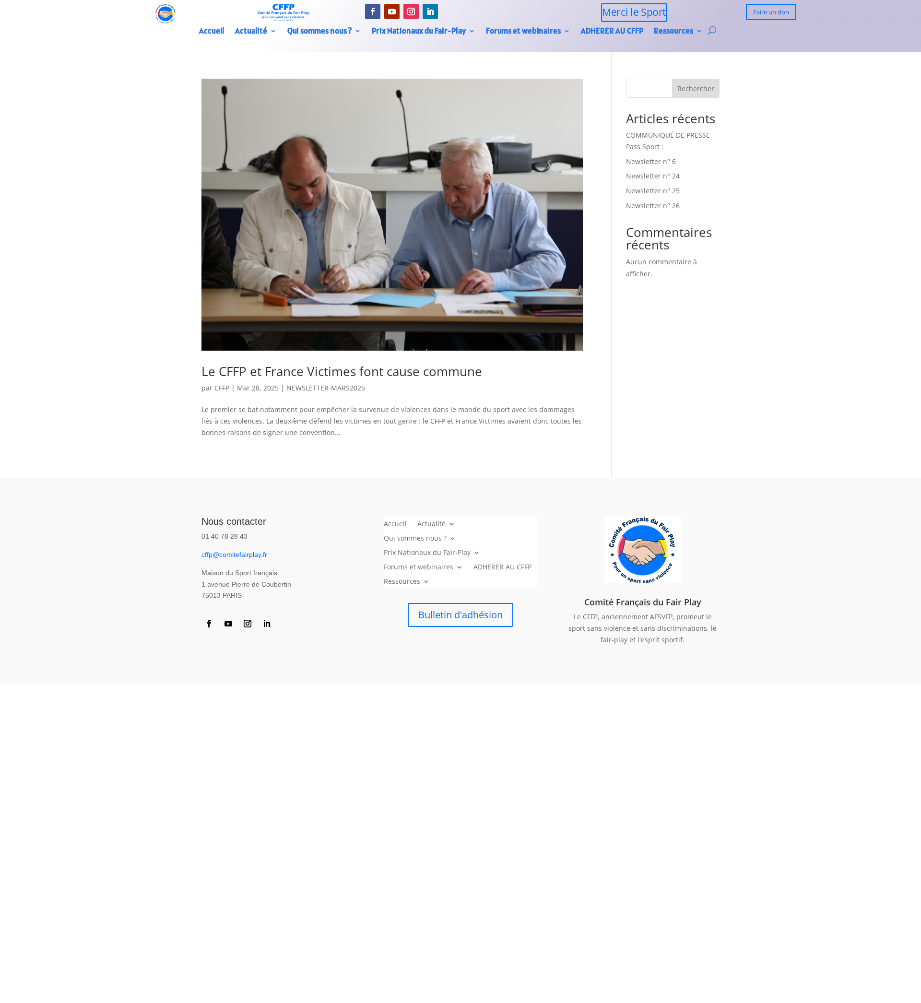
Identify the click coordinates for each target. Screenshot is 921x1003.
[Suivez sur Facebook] (372, 11)
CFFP (221, 387)
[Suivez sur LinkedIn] (430, 11)
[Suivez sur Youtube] (392, 11)
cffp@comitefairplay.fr (234, 554)
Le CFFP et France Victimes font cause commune (341, 371)
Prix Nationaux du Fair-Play (419, 31)
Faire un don (771, 12)
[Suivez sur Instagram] (411, 11)
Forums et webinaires (523, 31)
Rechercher (695, 88)
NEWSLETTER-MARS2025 (325, 387)
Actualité (251, 31)
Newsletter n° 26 (653, 205)
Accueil (211, 31)
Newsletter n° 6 (651, 161)
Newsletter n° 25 (653, 190)
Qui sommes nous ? (319, 31)
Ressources (673, 31)
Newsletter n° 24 (653, 175)
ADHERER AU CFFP (612, 31)
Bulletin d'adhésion (460, 614)
